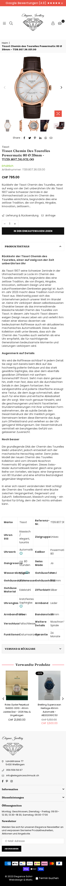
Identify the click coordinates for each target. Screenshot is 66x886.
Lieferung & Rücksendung (21, 215)
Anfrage (50, 215)
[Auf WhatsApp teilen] (45, 138)
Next (61, 87)
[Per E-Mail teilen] (51, 138)
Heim (5, 43)
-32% (39, 673)
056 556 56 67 (14, 770)
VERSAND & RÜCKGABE (20, 648)
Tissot (5, 147)
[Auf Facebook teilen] (24, 138)
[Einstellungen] (53, 23)
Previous (4, 87)
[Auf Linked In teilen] (40, 138)
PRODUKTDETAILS (17, 246)
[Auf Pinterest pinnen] (35, 138)
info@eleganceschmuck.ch (22, 775)
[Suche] (11, 23)
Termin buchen (49, 878)
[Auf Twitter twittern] (29, 138)
